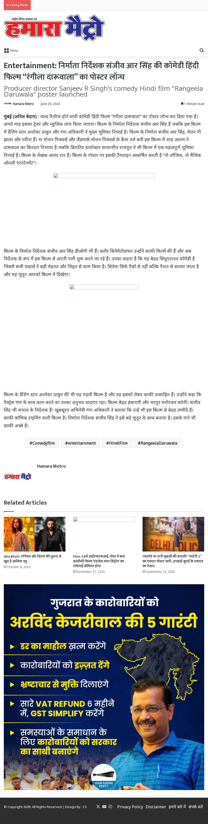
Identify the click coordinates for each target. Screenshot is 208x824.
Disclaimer (156, 807)
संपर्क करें (195, 807)
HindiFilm (118, 443)
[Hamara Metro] (54, 28)
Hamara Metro (23, 104)
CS (85, 806)
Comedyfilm (43, 443)
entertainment (82, 443)
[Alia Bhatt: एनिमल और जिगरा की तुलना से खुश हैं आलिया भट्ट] (34, 534)
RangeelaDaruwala (159, 443)
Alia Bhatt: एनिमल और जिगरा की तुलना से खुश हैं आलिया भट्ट (32, 559)
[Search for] (201, 50)
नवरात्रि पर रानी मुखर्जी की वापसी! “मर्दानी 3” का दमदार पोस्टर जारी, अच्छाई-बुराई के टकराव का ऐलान (173, 561)
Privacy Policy (130, 807)
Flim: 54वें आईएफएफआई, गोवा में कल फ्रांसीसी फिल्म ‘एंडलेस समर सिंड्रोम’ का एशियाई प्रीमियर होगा (99, 561)
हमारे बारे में (177, 807)
